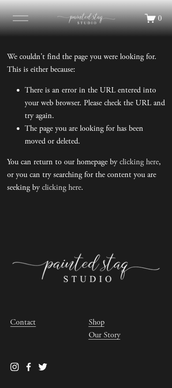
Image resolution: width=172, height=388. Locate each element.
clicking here (139, 162)
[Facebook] (28, 366)
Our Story (104, 335)
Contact (23, 322)
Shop (97, 322)
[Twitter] (42, 366)
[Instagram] (14, 366)
